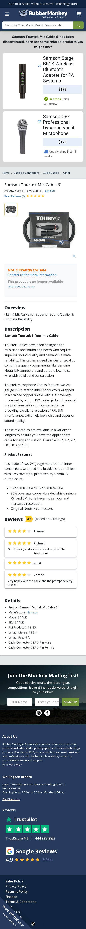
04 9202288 (13, 788)
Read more (40, 553)
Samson (50, 190)
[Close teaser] (33, 924)
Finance (11, 896)
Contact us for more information (32, 275)
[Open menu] (7, 14)
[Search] (78, 25)
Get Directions (11, 799)
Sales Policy (14, 881)
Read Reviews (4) (14, 196)
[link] (39, 713)
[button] (16, 913)
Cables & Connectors (26, 173)
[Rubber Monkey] (43, 17)
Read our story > (12, 764)
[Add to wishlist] (38, 65)
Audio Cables (51, 173)
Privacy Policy (15, 886)
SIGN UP (70, 702)
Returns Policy (16, 891)
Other (66, 173)
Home (6, 173)
